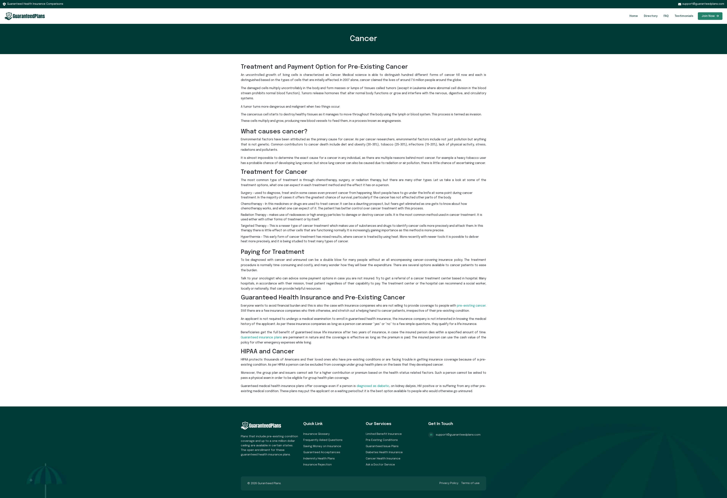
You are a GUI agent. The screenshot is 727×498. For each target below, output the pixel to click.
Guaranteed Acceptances (321, 452)
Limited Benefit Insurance (384, 434)
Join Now (708, 16)
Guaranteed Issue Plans (382, 446)
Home (633, 16)
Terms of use (470, 483)
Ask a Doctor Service (380, 464)
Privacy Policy (448, 483)
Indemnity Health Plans (319, 458)
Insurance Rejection (317, 464)
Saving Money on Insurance (322, 446)
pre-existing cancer (471, 305)
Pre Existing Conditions (382, 440)
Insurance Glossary (316, 434)
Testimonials (684, 16)
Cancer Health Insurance (383, 458)
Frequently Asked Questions (322, 440)
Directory (651, 16)
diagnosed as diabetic (373, 386)
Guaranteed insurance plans (261, 337)
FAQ (666, 16)
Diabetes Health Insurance (384, 452)
